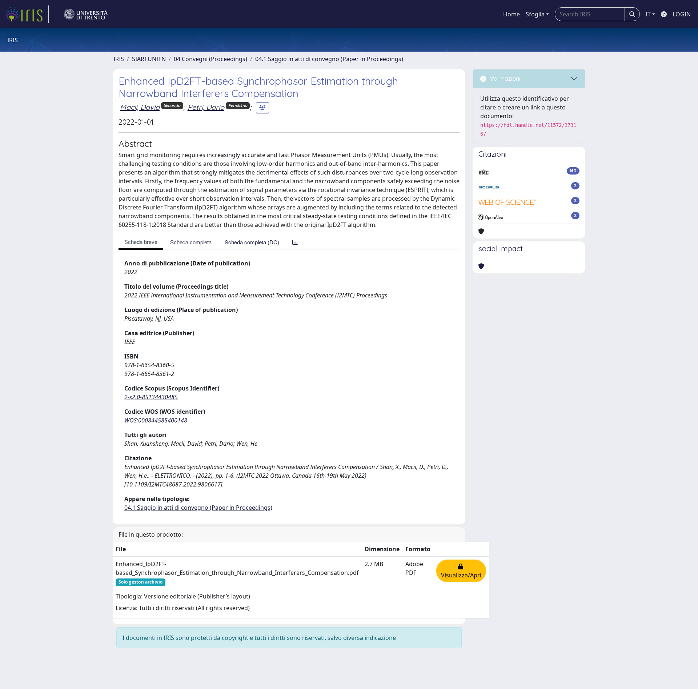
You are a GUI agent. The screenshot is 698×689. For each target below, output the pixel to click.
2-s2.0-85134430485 (151, 397)
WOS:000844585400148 (155, 420)
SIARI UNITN (149, 59)
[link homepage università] (86, 14)
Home (511, 14)
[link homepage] (26, 14)
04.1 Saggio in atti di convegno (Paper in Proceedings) (329, 59)
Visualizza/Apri (461, 570)
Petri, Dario (206, 107)
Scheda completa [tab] (191, 242)
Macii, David (140, 107)
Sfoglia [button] (535, 14)
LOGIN (682, 14)
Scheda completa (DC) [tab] (252, 242)
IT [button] (648, 14)
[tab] (295, 242)
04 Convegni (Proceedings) (210, 59)
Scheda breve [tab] (140, 241)
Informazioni (503, 78)
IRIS (118, 59)
